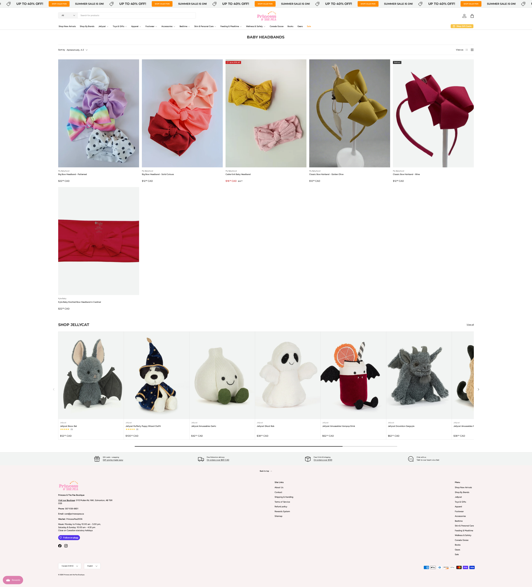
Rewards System (282, 511)
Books (290, 26)
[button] (472, 16)
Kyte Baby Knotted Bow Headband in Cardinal (79, 302)
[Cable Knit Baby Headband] (266, 113)
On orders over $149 (323, 460)
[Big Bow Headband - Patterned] (98, 113)
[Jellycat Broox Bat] (91, 375)
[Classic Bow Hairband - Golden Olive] (349, 113)
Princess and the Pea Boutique (74, 575)
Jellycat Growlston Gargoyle (401, 426)
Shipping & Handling (284, 497)
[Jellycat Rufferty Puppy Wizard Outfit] (156, 375)
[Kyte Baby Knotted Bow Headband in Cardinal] (98, 241)
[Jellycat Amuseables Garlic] (222, 375)
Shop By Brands (87, 26)
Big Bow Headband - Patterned (72, 174)
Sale (309, 26)
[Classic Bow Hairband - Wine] (433, 113)
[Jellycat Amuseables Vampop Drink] (353, 375)
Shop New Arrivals (67, 26)
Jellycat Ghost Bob (265, 426)
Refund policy (281, 506)
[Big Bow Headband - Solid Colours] (182, 113)
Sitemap (278, 516)
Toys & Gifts (118, 26)
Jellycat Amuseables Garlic (203, 426)
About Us (279, 487)
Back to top (264, 471)
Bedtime (183, 26)
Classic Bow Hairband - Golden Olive (326, 174)
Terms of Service (282, 502)
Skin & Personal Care (203, 26)
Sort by (61, 50)
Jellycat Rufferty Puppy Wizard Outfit (143, 426)
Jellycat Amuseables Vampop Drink (338, 426)
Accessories (166, 26)
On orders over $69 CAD (218, 460)
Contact (278, 492)
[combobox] (127, 15)
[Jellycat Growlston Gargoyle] (419, 375)
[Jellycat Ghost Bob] (287, 375)
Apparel (134, 26)
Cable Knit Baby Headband (238, 174)
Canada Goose (276, 26)
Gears (300, 26)
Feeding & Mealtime (229, 26)
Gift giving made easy (113, 460)
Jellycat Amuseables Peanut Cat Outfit (471, 426)
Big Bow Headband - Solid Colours (158, 174)
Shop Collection (59, 4)
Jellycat (102, 26)
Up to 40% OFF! (29, 4)
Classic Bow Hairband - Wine (406, 174)
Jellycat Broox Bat (68, 426)
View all (470, 324)
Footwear (149, 26)
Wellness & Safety (254, 26)
